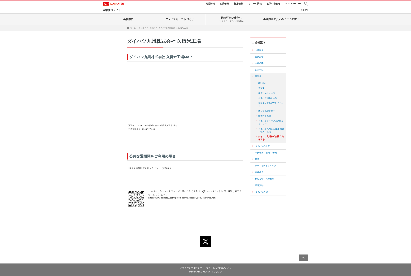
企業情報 (224, 3)
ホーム (133, 28)
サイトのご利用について (218, 267)
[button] (306, 4)
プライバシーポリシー (191, 267)
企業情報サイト (112, 10)
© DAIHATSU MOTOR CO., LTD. (205, 271)
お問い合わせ (273, 3)
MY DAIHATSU (293, 3)
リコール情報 (255, 3)
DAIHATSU (113, 4)
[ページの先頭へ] (303, 257)
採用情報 (238, 3)
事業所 (152, 28)
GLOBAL (304, 10)
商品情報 (210, 3)
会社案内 (142, 28)
